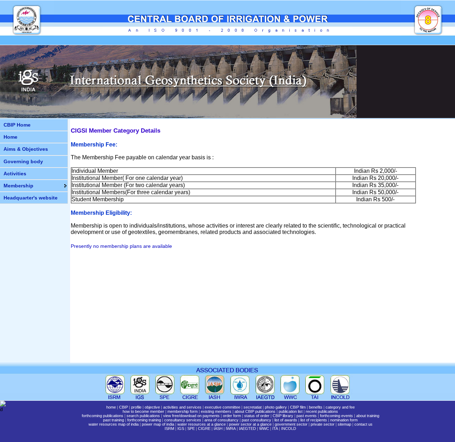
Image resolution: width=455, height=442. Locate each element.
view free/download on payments (191, 416)
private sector (322, 424)
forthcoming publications (102, 416)
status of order (256, 416)
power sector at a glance (250, 424)
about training (367, 416)
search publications (143, 416)
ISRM (169, 428)
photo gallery (276, 407)
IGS (180, 428)
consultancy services (182, 420)
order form (232, 416)
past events (306, 416)
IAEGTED (247, 428)
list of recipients (313, 420)
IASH (218, 428)
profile (136, 407)
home (111, 407)
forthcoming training (144, 420)
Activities (15, 173)
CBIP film (298, 407)
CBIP (123, 407)
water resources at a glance (201, 424)
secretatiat (252, 407)
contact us (363, 424)
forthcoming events (336, 416)
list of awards (285, 420)
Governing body (23, 161)
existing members (216, 411)
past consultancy (256, 420)
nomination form (344, 420)
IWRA (231, 428)
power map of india (158, 424)
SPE (191, 428)
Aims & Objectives (26, 149)
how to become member (143, 411)
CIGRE (204, 428)
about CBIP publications (255, 411)
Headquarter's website (31, 198)
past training (113, 420)
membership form (182, 411)
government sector (291, 424)
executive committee (222, 407)
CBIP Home (17, 125)
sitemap (344, 424)
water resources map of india (114, 424)
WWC (264, 428)
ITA (275, 428)
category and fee (340, 407)
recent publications (322, 411)
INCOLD (288, 428)
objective (152, 407)
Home (10, 137)
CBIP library (283, 416)
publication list (291, 411)
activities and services (182, 407)
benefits (315, 407)
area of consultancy (221, 420)
